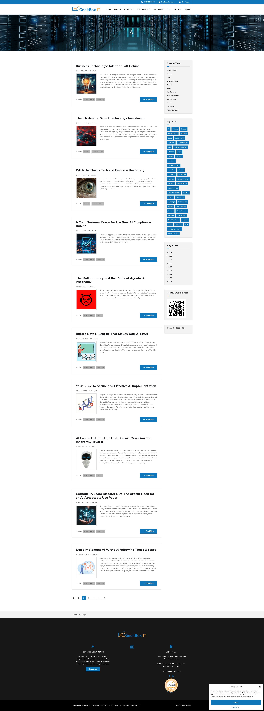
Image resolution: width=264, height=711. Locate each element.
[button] (260, 687)
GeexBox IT (93, 71)
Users (170, 224)
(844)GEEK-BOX (149, 2)
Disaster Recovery (181, 147)
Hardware (171, 161)
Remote (170, 206)
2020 (170, 274)
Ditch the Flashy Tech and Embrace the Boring (110, 170)
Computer (171, 143)
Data (169, 147)
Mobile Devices (173, 188)
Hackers (179, 156)
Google (170, 156)
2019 (170, 278)
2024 (170, 260)
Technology (100, 99)
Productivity (180, 197)
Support (187, 9)
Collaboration (179, 138)
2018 (170, 281)
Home (109, 9)
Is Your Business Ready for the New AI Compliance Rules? (113, 224)
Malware (171, 179)
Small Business (182, 211)
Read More (150, 100)
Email (179, 152)
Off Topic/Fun (171, 99)
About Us (117, 9)
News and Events (173, 96)
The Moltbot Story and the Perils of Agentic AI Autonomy (111, 280)
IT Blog (169, 88)
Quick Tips (171, 202)
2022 (170, 267)
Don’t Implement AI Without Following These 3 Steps (116, 550)
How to (169, 85)
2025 (170, 256)
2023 (170, 263)
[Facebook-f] (169, 676)
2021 (170, 271)
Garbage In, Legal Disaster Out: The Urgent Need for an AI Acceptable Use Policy (115, 496)
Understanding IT (143, 9)
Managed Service (183, 179)
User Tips (178, 224)
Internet (180, 170)
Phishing (185, 193)
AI (168, 129)
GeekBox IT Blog (89, 99)
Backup (183, 129)
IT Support (182, 174)
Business (86, 151)
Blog (168, 9)
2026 (170, 253)
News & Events (158, 9)
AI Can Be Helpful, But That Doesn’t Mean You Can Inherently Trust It (113, 440)
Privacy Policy (235, 707)
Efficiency (171, 152)
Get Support (186, 2)
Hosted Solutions (173, 165)
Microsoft (171, 184)
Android (175, 129)
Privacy (170, 197)
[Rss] (173, 676)
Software (171, 215)
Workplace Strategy (174, 229)
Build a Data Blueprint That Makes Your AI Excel (112, 334)
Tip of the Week (172, 110)
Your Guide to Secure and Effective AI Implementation (116, 386)
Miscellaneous (171, 92)
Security (99, 315)
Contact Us (177, 9)
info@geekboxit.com (168, 2)
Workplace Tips (173, 234)
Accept (235, 702)
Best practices (172, 70)
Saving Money (181, 206)
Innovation (171, 170)
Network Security (173, 193)
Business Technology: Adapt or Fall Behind (108, 66)
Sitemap (138, 705)
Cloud (168, 78)
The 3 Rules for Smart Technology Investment (110, 118)
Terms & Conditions (126, 705)
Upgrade (185, 220)
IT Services (128, 9)
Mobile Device (182, 184)
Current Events (183, 143)
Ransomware (182, 202)
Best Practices (172, 134)
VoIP (186, 224)
